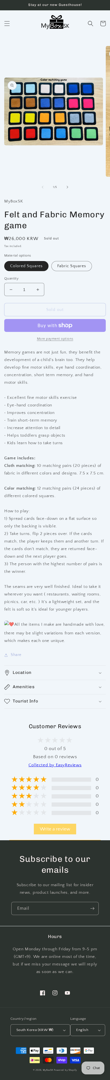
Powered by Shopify (65, 1070)
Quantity (11, 278)
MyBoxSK (48, 1070)
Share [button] (16, 655)
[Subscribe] (92, 908)
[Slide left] (42, 187)
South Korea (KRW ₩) (35, 1030)
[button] (7, 23)
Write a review (55, 829)
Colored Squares (26, 266)
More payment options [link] (55, 339)
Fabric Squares (71, 266)
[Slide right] (67, 187)
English (82, 1030)
